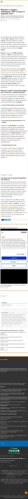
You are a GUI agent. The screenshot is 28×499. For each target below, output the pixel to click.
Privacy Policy (11, 250)
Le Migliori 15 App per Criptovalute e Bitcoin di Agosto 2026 (12, 344)
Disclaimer (21, 497)
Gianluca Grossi (5, 19)
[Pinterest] (12, 494)
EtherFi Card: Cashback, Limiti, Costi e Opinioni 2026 (10, 337)
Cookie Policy (16, 497)
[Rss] (8, 494)
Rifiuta (14, 265)
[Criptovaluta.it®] (14, 2)
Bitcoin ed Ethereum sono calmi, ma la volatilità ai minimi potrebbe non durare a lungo (13, 436)
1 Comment (4, 20)
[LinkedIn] (13, 494)
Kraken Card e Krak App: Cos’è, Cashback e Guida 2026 (11, 340)
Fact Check (19, 496)
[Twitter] (10, 494)
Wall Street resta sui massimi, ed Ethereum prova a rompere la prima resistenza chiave (11, 431)
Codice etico (13, 496)
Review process (24, 496)
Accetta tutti (14, 258)
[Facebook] (9, 494)
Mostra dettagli (20, 254)
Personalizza (13, 261)
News (19, 19)
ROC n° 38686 (9, 481)
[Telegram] (19, 494)
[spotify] (18, 494)
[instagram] (16, 494)
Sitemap (6, 497)
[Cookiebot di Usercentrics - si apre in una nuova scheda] (21, 232)
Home (1, 5)
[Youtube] (15, 494)
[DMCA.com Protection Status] (14, 488)
